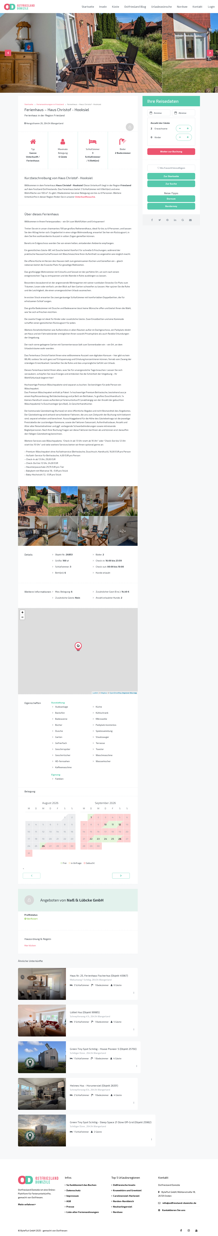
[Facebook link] (181, 1230)
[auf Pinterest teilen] (167, 219)
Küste (115, 6)
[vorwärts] (121, 876)
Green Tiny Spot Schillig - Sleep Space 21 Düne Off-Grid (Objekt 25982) (110, 1122)
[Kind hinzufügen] (188, 137)
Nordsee (182, 6)
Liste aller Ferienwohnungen (82, 1212)
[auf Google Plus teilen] (182, 219)
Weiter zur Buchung (171, 151)
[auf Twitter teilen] (159, 219)
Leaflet (95, 692)
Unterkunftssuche (85, 196)
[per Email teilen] (190, 219)
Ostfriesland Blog (135, 6)
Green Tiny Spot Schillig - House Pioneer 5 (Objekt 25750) (103, 1048)
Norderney (171, 206)
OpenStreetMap (115, 692)
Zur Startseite (171, 176)
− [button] (22, 617)
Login (211, 6)
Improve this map (129, 693)
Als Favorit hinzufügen (172, 168)
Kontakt (197, 6)
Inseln (103, 6)
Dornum (171, 198)
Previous (8, 53)
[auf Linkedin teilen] (175, 219)
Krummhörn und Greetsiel (127, 1190)
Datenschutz (73, 1190)
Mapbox (104, 692)
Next (210, 53)
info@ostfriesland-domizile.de (179, 1203)
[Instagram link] (188, 1230)
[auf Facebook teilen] (152, 219)
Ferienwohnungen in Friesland (50, 104)
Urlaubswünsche (161, 6)
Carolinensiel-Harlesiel (126, 1195)
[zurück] (31, 876)
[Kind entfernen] (180, 137)
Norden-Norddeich (123, 1201)
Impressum (72, 1195)
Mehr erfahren (26, 1204)
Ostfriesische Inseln (124, 1185)
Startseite (88, 6)
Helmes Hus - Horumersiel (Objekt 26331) (94, 1085)
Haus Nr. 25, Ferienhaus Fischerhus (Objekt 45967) (99, 975)
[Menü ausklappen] (133, 993)
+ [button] (22, 612)
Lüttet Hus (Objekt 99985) (85, 1012)
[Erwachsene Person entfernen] (180, 128)
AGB (68, 1201)
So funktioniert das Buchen (81, 1185)
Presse (70, 1206)
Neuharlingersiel (122, 1206)
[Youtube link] (196, 1230)
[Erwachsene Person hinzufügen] (188, 128)
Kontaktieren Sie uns (173, 1210)
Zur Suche (171, 183)
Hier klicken (30, 945)
